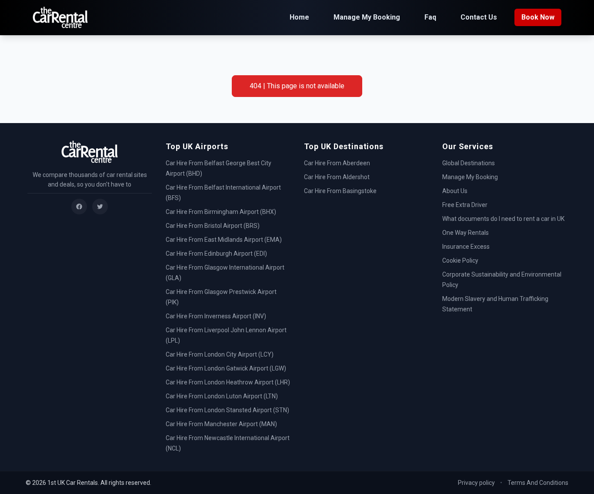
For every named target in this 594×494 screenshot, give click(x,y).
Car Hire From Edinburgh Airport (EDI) (216, 253)
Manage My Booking (367, 17)
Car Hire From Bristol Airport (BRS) (213, 225)
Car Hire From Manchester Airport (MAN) (221, 424)
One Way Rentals (465, 232)
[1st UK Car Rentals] (60, 18)
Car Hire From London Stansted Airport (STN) (227, 410)
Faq (430, 17)
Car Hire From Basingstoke (340, 190)
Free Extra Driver (464, 204)
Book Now (537, 17)
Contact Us (479, 17)
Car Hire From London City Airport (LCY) (220, 354)
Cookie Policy (460, 260)
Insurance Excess (466, 246)
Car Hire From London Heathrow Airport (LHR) (228, 382)
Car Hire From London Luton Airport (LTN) (222, 396)
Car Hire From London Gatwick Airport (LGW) (226, 368)
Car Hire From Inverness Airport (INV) (216, 316)
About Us (454, 190)
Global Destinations (468, 163)
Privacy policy (476, 482)
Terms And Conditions (537, 482)
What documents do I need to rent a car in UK (503, 218)
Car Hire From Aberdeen (337, 163)
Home (299, 17)
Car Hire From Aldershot (337, 177)
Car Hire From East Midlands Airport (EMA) (224, 239)
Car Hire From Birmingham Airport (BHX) (221, 211)
